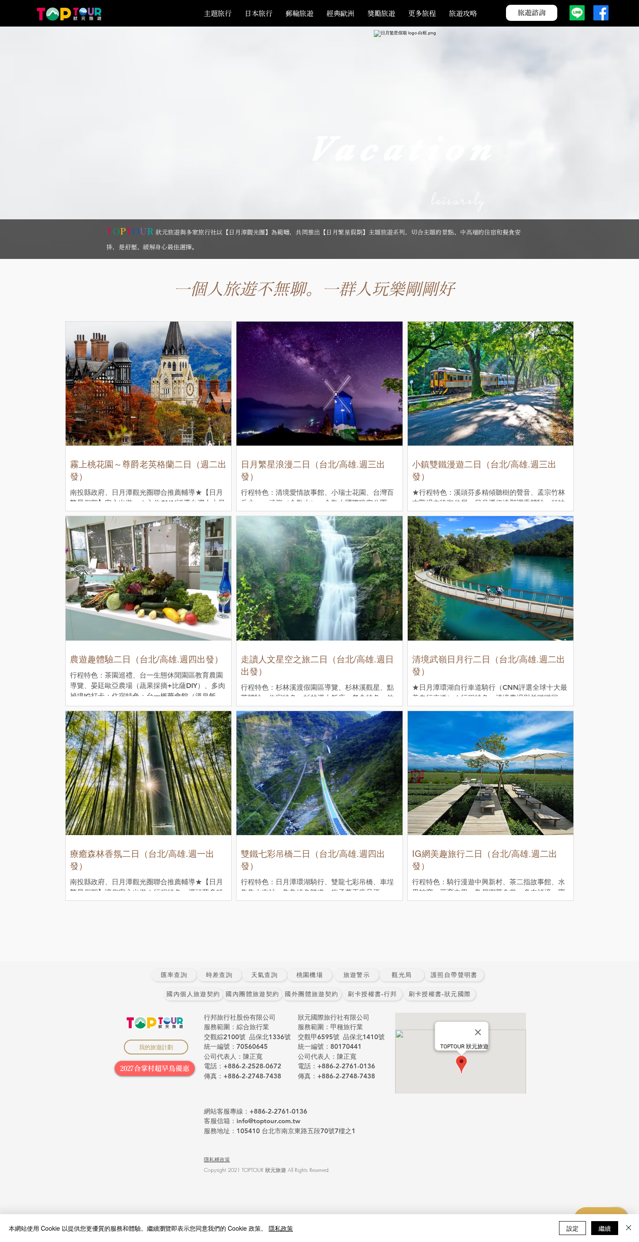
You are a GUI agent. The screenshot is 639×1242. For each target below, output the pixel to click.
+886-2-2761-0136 (278, 1111)
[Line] (577, 12)
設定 (572, 1228)
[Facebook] (601, 12)
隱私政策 (281, 1228)
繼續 (605, 1228)
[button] (422, 13)
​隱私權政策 (217, 1159)
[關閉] (628, 1228)
